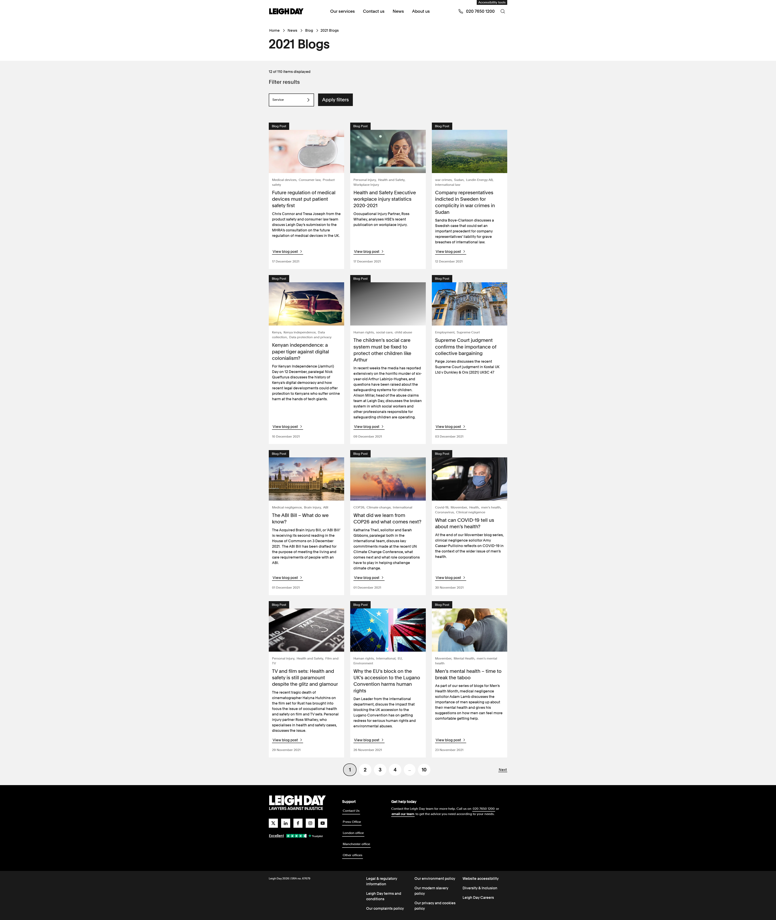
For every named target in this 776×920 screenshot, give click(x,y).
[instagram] (310, 823)
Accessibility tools (492, 2)
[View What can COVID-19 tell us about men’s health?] (469, 479)
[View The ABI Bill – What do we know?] (306, 479)
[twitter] (273, 823)
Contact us (374, 11)
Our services (342, 11)
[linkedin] (285, 823)
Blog (309, 30)
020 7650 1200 (484, 809)
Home (274, 30)
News (398, 11)
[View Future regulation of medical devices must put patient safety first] (306, 151)
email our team (403, 814)
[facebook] (298, 823)
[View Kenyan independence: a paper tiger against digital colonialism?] (306, 304)
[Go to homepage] (297, 803)
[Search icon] (502, 11)
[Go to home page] (286, 12)
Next (503, 770)
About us (421, 11)
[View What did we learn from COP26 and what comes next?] (388, 479)
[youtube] (322, 823)
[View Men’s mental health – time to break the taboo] (469, 630)
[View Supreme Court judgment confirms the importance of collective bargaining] (469, 304)
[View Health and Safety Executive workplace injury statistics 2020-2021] (388, 151)
